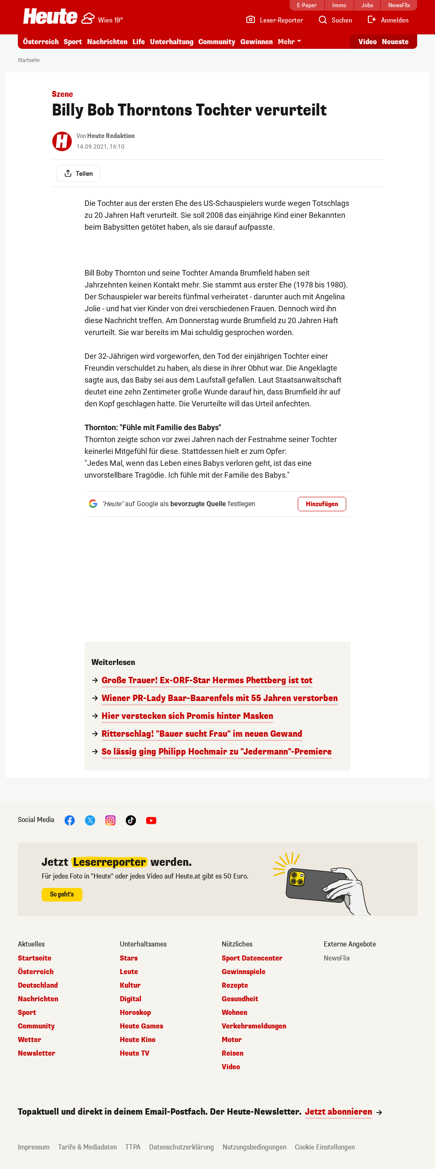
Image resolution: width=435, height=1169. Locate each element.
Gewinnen (256, 41)
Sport (73, 41)
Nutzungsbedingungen (254, 1147)
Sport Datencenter (252, 958)
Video (368, 41)
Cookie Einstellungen (325, 1147)
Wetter (29, 1040)
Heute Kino (137, 1040)
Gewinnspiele (244, 972)
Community (216, 41)
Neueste (395, 41)
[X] (90, 819)
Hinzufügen (322, 504)
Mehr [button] (286, 41)
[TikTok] (131, 819)
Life (139, 41)
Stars (129, 958)
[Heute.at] (50, 16)
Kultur (130, 985)
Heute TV (135, 1053)
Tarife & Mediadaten (87, 1147)
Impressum (34, 1147)
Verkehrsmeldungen (254, 1026)
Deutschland (38, 985)
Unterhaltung (171, 41)
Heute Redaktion (111, 136)
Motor (232, 1040)
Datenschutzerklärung (181, 1147)
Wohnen (234, 1012)
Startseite (29, 60)
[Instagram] (110, 819)
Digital (130, 999)
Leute (129, 972)
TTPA (133, 1147)
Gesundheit (240, 999)
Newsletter (36, 1053)
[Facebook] (70, 819)
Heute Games (141, 1026)
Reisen (232, 1053)
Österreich (41, 41)
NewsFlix (337, 958)
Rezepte (235, 985)
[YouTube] (151, 819)
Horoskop (135, 1012)
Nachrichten (38, 999)
